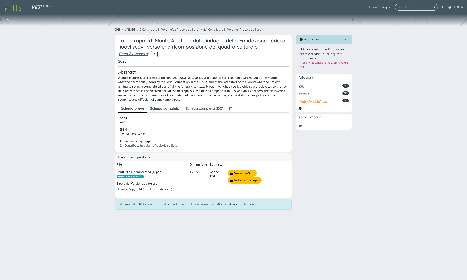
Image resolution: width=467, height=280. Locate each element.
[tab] (231, 108)
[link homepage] (13, 7)
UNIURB (130, 30)
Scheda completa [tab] (164, 108)
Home (373, 7)
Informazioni (311, 39)
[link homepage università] (43, 7)
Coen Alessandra (133, 53)
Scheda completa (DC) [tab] (204, 108)
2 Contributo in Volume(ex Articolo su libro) (169, 30)
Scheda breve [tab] (132, 108)
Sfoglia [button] (385, 7)
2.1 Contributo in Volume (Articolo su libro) (232, 30)
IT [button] (442, 7)
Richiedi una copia (246, 180)
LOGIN (458, 7)
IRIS (118, 30)
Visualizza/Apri (243, 173)
